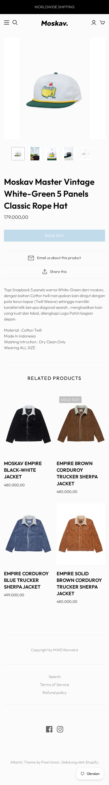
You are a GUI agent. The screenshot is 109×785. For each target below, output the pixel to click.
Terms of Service (54, 684)
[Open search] (15, 22)
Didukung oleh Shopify (79, 762)
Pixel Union (50, 762)
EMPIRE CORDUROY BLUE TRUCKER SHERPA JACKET (26, 580)
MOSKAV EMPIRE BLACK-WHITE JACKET (23, 470)
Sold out (54, 235)
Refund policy (55, 692)
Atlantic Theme (23, 762)
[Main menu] (6, 22)
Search (55, 676)
